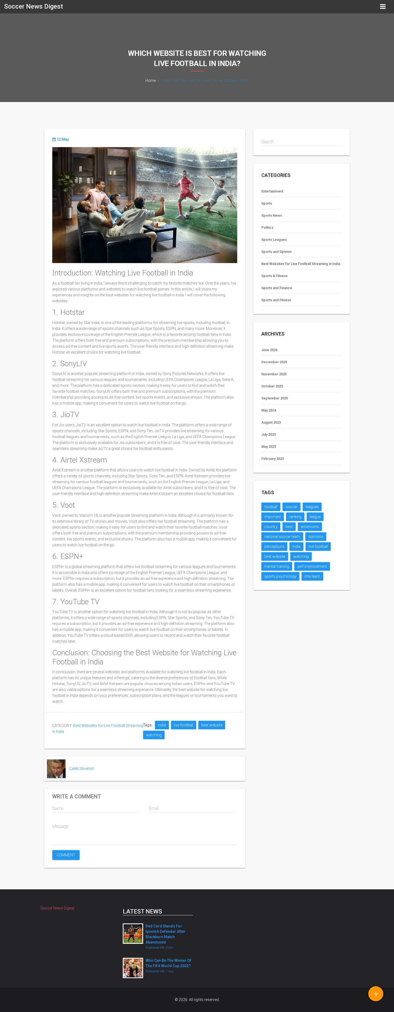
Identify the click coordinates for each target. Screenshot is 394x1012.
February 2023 (272, 459)
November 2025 (274, 374)
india (162, 725)
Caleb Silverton (81, 768)
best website (211, 725)
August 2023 (271, 422)
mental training (276, 566)
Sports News (271, 215)
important (272, 517)
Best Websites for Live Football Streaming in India (300, 264)
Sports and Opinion (276, 252)
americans (310, 527)
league (315, 517)
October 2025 (272, 386)
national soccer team (282, 536)
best (289, 527)
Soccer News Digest (33, 6)
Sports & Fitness (274, 276)
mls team (312, 576)
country (270, 527)
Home (150, 80)
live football (183, 725)
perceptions (274, 546)
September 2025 (274, 398)
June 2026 (269, 350)
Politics (267, 227)
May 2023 (268, 447)
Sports (266, 203)
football (270, 507)
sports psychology (280, 576)
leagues (312, 507)
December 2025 (274, 362)
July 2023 (268, 434)
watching (154, 735)
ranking (295, 517)
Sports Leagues (274, 240)
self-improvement (312, 566)
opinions (315, 536)
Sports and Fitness (276, 300)
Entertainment (272, 191)
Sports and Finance (276, 288)
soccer (291, 507)
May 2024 (268, 410)
